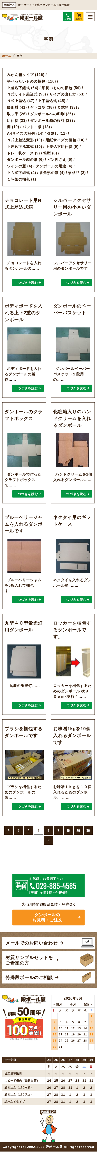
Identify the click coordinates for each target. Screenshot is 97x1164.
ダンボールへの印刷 (47, 114)
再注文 (79, 19)
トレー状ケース (20, 153)
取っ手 (12, 114)
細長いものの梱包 (57, 88)
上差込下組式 (18, 88)
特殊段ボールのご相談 (22, 860)
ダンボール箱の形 (22, 159)
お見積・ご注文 (71, 860)
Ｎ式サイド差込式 (22, 94)
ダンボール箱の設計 (47, 120)
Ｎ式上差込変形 (20, 140)
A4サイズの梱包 (21, 133)
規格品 (74, 173)
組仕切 (12, 120)
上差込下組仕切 (59, 147)
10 (68, 830)
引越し (52, 133)
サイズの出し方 (62, 94)
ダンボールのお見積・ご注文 (47, 917)
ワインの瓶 (16, 166)
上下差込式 (47, 101)
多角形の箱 (49, 173)
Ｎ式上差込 (16, 101)
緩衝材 (12, 107)
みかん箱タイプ (20, 75)
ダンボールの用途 (51, 166)
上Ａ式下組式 (18, 173)
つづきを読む (28, 282)
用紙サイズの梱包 (61, 140)
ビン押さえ (56, 159)
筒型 (47, 153)
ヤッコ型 (38, 107)
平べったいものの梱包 (26, 81)
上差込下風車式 (20, 147)
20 (78, 830)
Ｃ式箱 (63, 107)
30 (88, 830)
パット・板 (32, 127)
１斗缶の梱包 (18, 179)
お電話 (67, 19)
